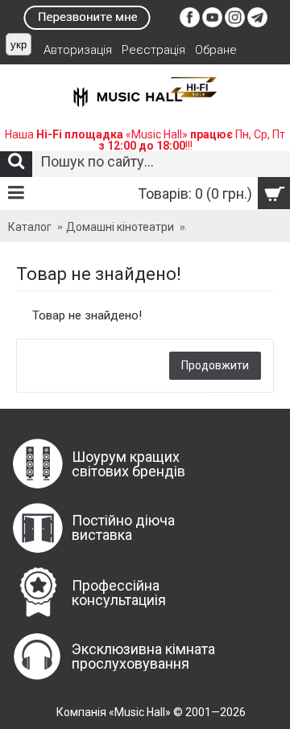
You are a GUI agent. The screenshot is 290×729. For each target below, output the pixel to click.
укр (18, 45)
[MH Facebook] (190, 23)
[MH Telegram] (257, 23)
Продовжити (215, 365)
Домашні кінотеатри (120, 226)
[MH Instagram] (235, 23)
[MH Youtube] (212, 23)
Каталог (30, 226)
